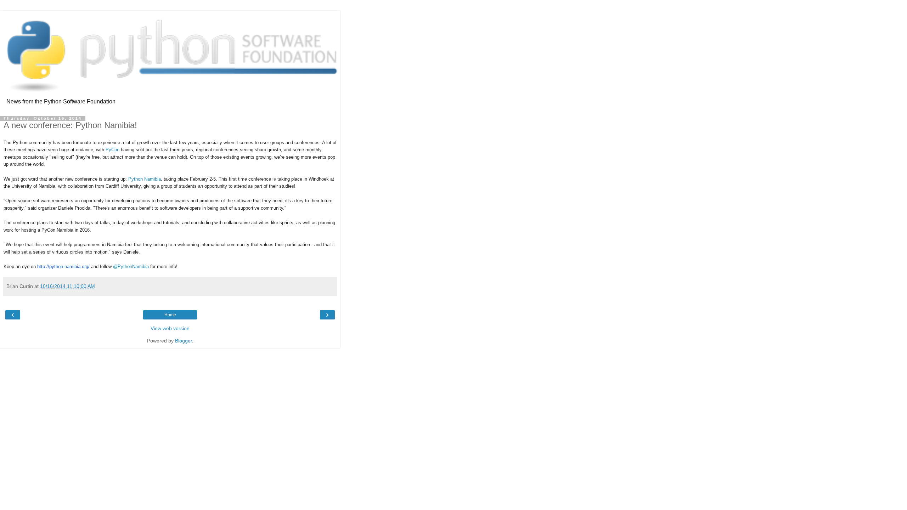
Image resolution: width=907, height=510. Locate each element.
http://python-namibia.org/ (63, 266)
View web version (170, 328)
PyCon (112, 149)
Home (170, 314)
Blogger (183, 341)
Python (136, 179)
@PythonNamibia (131, 266)
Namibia (152, 179)
